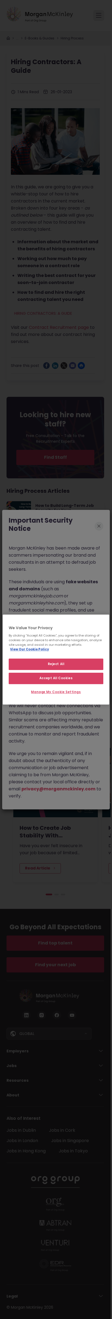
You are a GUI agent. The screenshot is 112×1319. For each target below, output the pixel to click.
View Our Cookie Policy (29, 649)
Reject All (56, 664)
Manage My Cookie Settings (56, 692)
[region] (56, 660)
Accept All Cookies (56, 678)
